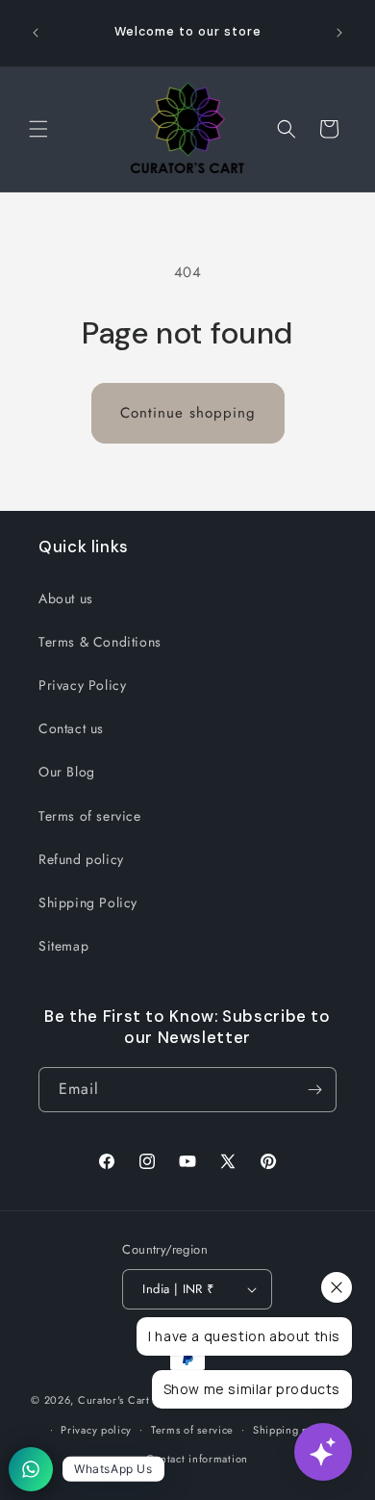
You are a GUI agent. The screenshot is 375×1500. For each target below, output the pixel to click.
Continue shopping (188, 412)
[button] (38, 129)
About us (65, 598)
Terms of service (89, 816)
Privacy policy (96, 1429)
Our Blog (66, 771)
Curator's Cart (114, 1400)
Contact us (71, 728)
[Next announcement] (339, 33)
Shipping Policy (88, 902)
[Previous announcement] (35, 33)
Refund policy (81, 859)
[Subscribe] (314, 1089)
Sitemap (63, 945)
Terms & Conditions (100, 641)
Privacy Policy (82, 685)
